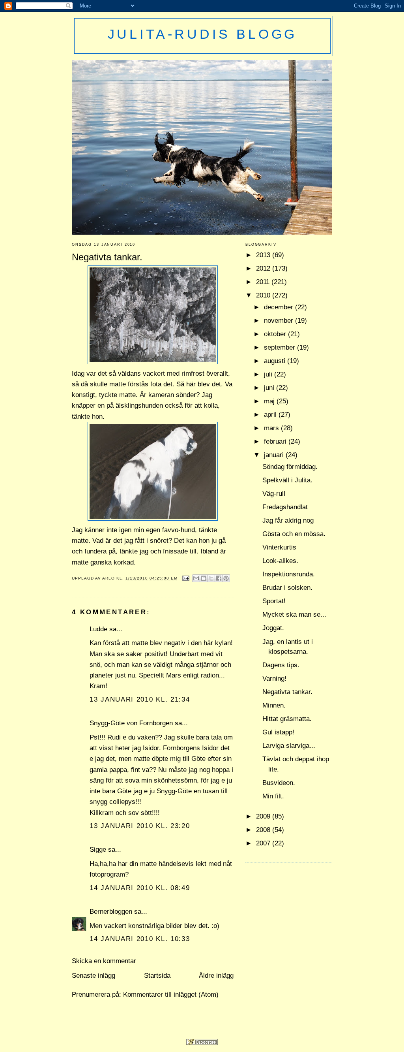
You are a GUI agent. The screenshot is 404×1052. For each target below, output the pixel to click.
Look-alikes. (280, 561)
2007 (264, 843)
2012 (264, 268)
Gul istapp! (278, 732)
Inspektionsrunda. (288, 574)
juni (270, 387)
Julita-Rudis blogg (202, 33)
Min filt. (273, 796)
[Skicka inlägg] (186, 578)
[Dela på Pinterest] (226, 578)
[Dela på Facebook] (219, 578)
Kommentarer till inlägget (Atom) (171, 994)
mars (272, 428)
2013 (264, 255)
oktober (276, 334)
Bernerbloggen (111, 911)
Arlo (109, 578)
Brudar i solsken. (287, 587)
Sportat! (274, 601)
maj (270, 401)
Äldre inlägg (216, 975)
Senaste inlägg (93, 975)
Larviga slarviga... (288, 745)
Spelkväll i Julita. (287, 480)
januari (275, 455)
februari (276, 441)
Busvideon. (278, 783)
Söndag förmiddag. (290, 466)
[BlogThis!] (204, 578)
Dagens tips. (280, 665)
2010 (264, 295)
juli (269, 374)
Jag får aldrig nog (288, 520)
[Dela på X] (211, 578)
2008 (264, 830)
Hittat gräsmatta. (287, 719)
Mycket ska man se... (294, 614)
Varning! (274, 678)
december (279, 307)
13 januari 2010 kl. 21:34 (140, 699)
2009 (264, 816)
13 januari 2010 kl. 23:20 (140, 826)
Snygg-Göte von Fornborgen (131, 723)
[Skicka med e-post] (196, 578)
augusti (275, 361)
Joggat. (273, 628)
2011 (263, 282)
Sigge (98, 849)
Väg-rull (273, 493)
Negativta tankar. (287, 692)
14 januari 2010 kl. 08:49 (140, 888)
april (271, 414)
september (280, 347)
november (279, 320)
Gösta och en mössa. (293, 534)
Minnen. (274, 705)
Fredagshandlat (285, 507)
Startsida (157, 975)
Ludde (98, 629)
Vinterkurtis (279, 547)
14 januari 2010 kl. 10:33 (140, 939)
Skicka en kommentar (104, 961)
